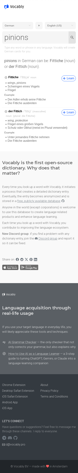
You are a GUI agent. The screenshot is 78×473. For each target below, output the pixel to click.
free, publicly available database (38, 201)
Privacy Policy (49, 390)
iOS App (7, 408)
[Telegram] (4, 438)
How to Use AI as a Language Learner (33, 354)
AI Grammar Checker (22, 342)
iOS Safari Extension (15, 396)
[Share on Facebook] (17, 259)
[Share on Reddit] (21, 259)
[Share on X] (26, 259)
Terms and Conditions (54, 396)
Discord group (47, 238)
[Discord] (10, 438)
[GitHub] (15, 438)
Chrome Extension (13, 385)
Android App (10, 402)
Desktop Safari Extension (18, 390)
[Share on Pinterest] (30, 259)
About (44, 385)
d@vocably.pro (15, 444)
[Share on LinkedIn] (35, 259)
